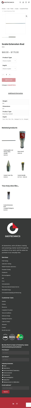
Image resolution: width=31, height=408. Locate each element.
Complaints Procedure (7, 310)
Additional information (15, 93)
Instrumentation (6, 284)
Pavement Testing (6, 269)
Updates (4, 301)
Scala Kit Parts (24, 8)
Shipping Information (7, 318)
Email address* (6, 385)
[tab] (16, 93)
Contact (4, 327)
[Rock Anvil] (22, 139)
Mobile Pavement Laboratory (9, 266)
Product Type (7, 57)
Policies (4, 304)
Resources (4, 307)
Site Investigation (6, 275)
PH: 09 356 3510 (6, 330)
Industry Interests (7, 363)
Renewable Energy (6, 289)
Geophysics (4, 272)
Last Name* (5, 357)
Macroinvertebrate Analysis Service (10, 286)
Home (3, 8)
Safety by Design (6, 315)
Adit (3, 278)
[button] (29, 2)
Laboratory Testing (6, 263)
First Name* (5, 350)
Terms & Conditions (6, 313)
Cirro (3, 281)
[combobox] (9, 61)
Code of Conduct (6, 321)
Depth (5, 65)
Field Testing (5, 260)
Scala (16, 8)
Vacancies (4, 324)
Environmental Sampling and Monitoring (11, 292)
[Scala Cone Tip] (9, 166)
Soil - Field (10, 8)
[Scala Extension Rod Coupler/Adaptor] (9, 195)
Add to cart (8, 80)
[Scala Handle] (22, 166)
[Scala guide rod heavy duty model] (9, 141)
